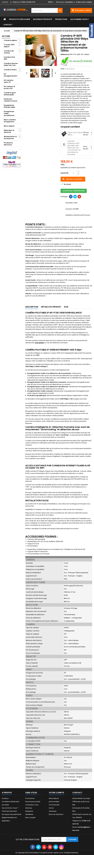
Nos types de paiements (11, 814)
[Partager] (71, 196)
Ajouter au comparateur (74, 191)
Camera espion (10, 40)
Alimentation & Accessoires (10, 137)
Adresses (52, 811)
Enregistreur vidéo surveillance (9, 113)
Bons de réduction (56, 814)
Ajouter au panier (72, 179)
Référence (65, 54)
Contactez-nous (31, 805)
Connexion (69, 2)
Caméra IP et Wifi (9, 58)
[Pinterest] (79, 196)
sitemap (28, 808)
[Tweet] (75, 196)
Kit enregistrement (10, 75)
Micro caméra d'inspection (10, 121)
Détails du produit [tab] (51, 306)
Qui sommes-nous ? (79, 19)
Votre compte (56, 792)
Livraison (5, 798)
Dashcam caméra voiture (10, 100)
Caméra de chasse (9, 52)
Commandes (54, 805)
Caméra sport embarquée (10, 94)
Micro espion (9, 126)
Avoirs (51, 808)
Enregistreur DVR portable (9, 106)
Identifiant (29, 814)
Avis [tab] (66, 306)
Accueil (6, 36)
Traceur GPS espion (9, 45)
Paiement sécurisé (9, 811)
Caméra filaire (10, 69)
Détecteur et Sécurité (9, 131)
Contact (5, 2)
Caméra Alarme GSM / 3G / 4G (11, 64)
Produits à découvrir (19, 19)
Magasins (29, 811)
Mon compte (30, 817)
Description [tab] (31, 306)
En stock (75, 61)
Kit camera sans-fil (8, 81)
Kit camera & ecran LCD (9, 87)
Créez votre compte (84, 2)
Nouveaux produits (42, 19)
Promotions (61, 19)
